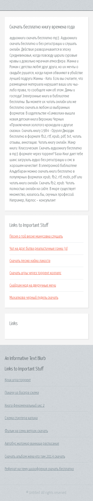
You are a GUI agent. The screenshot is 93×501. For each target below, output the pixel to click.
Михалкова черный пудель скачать (34, 298)
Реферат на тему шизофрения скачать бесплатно (39, 469)
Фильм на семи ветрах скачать (26, 431)
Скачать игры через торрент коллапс (35, 273)
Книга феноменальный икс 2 (25, 406)
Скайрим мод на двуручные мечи (33, 285)
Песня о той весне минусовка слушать (36, 236)
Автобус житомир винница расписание (32, 444)
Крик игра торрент (18, 380)
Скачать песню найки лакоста (30, 261)
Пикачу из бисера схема (22, 393)
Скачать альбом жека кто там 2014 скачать (35, 456)
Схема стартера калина (21, 418)
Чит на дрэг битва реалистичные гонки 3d (38, 248)
